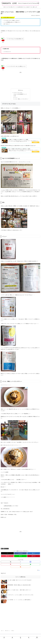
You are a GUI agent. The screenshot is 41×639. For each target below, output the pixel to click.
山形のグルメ (6, 548)
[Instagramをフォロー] (30, 562)
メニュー (15, 97)
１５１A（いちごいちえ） (18, 92)
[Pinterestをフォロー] (10, 564)
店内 (15, 95)
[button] (38, 329)
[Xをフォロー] (10, 562)
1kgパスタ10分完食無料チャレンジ (20, 94)
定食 (2, 548)
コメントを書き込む (20, 576)
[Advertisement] (20, 80)
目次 (19, 90)
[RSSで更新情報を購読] (20, 567)
